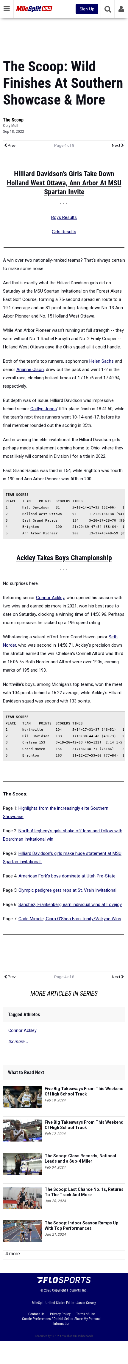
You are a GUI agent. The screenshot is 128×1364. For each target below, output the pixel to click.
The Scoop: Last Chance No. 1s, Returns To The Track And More (84, 1192)
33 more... (18, 1041)
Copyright (59, 1290)
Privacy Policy (60, 1314)
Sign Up (86, 9)
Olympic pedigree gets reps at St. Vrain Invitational (67, 890)
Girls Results (64, 231)
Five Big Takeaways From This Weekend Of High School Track (84, 1091)
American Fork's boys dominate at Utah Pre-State (66, 876)
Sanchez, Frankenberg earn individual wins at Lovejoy (70, 904)
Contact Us (36, 1314)
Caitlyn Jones (43, 408)
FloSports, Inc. (77, 1290)
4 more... (14, 1253)
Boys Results (64, 217)
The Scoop (13, 120)
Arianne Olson (30, 369)
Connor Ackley (50, 597)
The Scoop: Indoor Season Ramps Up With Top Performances (81, 1226)
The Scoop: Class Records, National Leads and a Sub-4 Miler (80, 1158)
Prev (11, 145)
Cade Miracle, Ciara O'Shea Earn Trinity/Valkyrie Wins (69, 918)
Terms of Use (85, 1314)
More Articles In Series (64, 993)
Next (116, 145)
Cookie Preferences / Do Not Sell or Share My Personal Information (62, 1321)
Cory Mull (10, 126)
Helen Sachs (101, 361)
